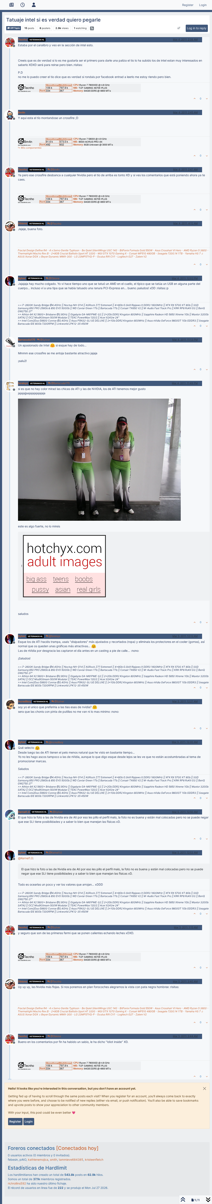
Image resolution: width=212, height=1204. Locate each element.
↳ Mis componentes (29, 147)
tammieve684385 (71, 1159)
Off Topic (15, 28)
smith (53, 1159)
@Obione (53, 278)
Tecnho (22, 39)
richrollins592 (17, 1183)
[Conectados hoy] (77, 1148)
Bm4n (21, 112)
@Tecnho (55, 223)
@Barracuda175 (60, 383)
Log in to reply (196, 28)
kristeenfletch (94, 1159)
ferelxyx (23, 383)
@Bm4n (55, 169)
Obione (22, 223)
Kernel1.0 (24, 811)
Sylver (22, 278)
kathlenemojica (38, 1159)
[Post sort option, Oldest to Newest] (179, 28)
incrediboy (24, 701)
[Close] (204, 1088)
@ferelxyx (54, 636)
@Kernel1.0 (55, 852)
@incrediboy (55, 742)
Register (15, 1121)
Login (29, 1121)
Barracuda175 (26, 339)
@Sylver (45, 339)
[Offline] (11, 42)
